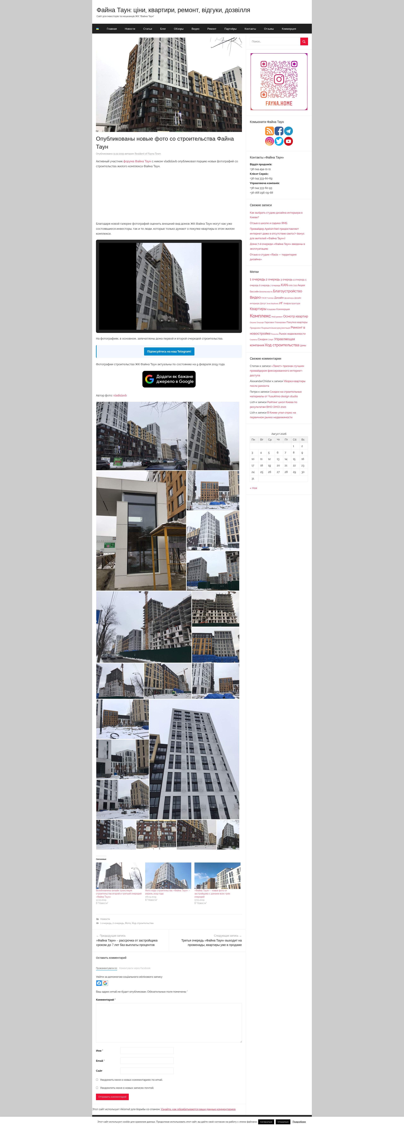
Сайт (99, 1070)
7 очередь (275, 285)
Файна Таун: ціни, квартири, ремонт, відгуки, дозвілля (173, 10)
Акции (301, 285)
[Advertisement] (169, 194)
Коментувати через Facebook (134, 968)
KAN (284, 285)
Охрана (253, 322)
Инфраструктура (292, 303)
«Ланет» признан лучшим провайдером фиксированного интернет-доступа (277, 370)
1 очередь (105, 923)
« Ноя (253, 488)
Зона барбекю (273, 303)
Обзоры (179, 28)
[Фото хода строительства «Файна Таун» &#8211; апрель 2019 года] (168, 876)
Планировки (280, 322)
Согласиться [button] (266, 1122)
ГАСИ (263, 298)
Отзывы (269, 28)
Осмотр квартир (295, 316)
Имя (99, 1050)
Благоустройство (287, 291)
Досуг (263, 303)
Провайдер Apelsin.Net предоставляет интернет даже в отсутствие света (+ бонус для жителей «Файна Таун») (277, 233)
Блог (163, 28)
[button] (162, 321)
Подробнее (299, 1121)
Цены (303, 345)
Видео (195, 28)
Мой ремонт (277, 317)
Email (100, 1060)
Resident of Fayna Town (148, 153)
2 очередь (118, 923)
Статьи (147, 28)
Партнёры (230, 28)
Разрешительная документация (275, 328)
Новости (130, 28)
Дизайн (279, 297)
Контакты (250, 28)
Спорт (270, 339)
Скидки (262, 339)
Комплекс (260, 316)
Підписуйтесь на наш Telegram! (169, 351)
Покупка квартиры (296, 322)
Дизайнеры (289, 298)
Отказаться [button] (283, 1122)
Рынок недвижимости (292, 333)
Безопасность (265, 292)
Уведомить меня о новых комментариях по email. (131, 1079)
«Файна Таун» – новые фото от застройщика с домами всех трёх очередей (212, 893)
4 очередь (299, 279)
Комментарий (106, 999)
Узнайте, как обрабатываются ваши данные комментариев (198, 1109)
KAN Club (292, 285)
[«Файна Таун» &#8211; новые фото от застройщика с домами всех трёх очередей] (217, 876)
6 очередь (264, 285)
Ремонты (274, 334)
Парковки (269, 322)
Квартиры (258, 309)
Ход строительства (142, 923)
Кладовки (271, 309)
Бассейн (254, 291)
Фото (128, 923)
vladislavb (120, 395)
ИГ (281, 303)
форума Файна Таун (137, 161)
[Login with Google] (105, 983)
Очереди (260, 322)
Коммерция (289, 28)
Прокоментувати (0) (106, 968)
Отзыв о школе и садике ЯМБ (268, 223)
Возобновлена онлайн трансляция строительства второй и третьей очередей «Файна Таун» (119, 893)
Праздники (255, 328)
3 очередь (287, 279)
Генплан (270, 298)
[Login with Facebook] (99, 983)
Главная (112, 28)
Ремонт (211, 28)
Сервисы (253, 339)
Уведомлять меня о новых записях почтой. (127, 1087)
